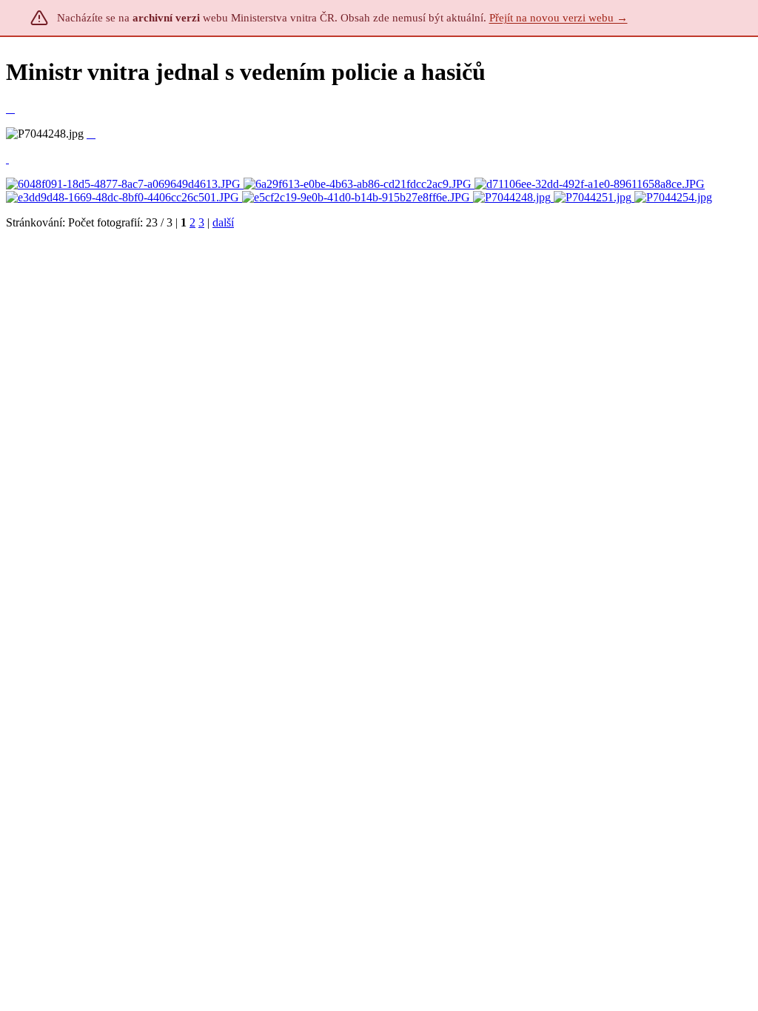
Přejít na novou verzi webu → (558, 18)
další (223, 222)
